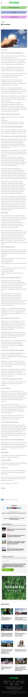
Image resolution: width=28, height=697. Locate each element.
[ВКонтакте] (7, 508)
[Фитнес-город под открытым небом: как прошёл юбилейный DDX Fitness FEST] (4, 549)
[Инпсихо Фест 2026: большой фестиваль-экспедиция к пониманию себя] (4, 535)
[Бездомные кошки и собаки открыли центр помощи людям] (4, 529)
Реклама (17, 684)
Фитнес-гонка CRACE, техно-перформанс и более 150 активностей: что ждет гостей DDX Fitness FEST (21, 669)
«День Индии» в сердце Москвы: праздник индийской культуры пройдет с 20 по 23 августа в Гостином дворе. (16, 542)
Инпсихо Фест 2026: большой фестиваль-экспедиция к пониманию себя (16, 536)
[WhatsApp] (18, 508)
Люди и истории (7, 681)
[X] (15, 508)
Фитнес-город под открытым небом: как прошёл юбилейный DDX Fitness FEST (15, 549)
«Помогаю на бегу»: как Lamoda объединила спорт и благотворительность (6, 618)
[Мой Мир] (11, 508)
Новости (9, 540)
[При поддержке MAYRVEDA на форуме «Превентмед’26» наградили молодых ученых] (7, 627)
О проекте (11, 684)
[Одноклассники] (9, 508)
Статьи (16, 648)
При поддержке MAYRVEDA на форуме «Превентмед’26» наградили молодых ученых (7, 635)
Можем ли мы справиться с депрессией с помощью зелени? (14, 513)
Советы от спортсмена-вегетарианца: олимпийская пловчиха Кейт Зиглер (14, 519)
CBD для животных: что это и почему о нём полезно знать (21, 650)
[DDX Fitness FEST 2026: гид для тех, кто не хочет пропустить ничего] (21, 627)
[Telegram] (20, 508)
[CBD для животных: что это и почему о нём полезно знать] (21, 644)
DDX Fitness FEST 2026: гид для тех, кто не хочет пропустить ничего (20, 635)
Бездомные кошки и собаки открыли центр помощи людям (16, 530)
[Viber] (17, 508)
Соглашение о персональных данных (14, 688)
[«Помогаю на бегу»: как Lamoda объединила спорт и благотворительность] (7, 611)
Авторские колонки (20, 681)
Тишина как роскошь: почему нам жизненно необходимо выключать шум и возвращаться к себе (7, 651)
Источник (3, 488)
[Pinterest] (13, 508)
